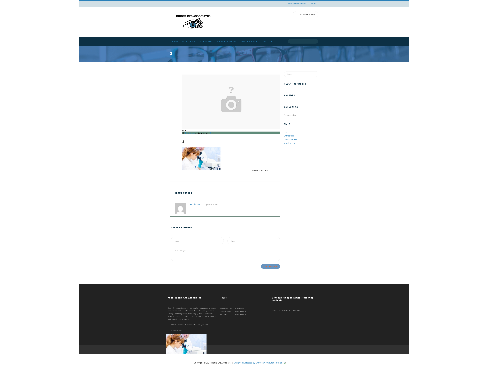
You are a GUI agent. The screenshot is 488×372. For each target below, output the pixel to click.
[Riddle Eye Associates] (193, 21)
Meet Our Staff (189, 41)
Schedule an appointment (297, 3)
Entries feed (289, 136)
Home (175, 41)
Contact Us (267, 41)
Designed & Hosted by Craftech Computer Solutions (259, 362)
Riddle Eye (190, 133)
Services (313, 3)
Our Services (206, 41)
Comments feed (291, 139)
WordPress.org (290, 143)
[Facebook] (273, 170)
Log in (286, 132)
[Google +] (277, 170)
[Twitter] (275, 170)
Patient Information (226, 41)
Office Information (248, 41)
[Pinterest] (279, 170)
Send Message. (270, 266)
